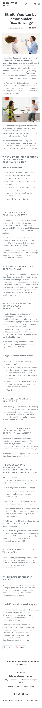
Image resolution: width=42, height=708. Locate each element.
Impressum (21, 672)
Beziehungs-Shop (10, 4)
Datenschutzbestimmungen (21, 676)
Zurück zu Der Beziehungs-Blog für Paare (22, 663)
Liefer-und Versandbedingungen (21, 686)
